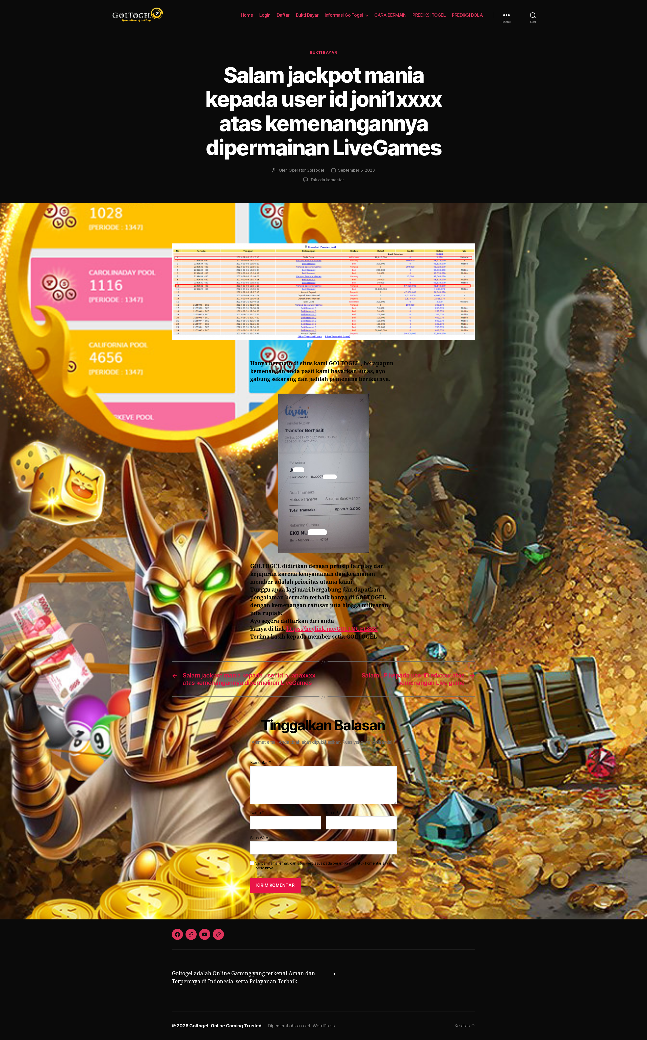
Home (247, 15)
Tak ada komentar (327, 179)
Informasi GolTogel (344, 15)
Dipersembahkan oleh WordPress (301, 1025)
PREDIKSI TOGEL (429, 15)
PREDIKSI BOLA (467, 15)
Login (264, 15)
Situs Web (259, 837)
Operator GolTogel (306, 170)
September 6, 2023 (356, 170)
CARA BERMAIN (390, 15)
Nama (257, 812)
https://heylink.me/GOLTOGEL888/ (332, 629)
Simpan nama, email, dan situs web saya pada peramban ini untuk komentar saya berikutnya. (322, 865)
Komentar (260, 762)
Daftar (283, 15)
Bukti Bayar (307, 15)
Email (332, 812)
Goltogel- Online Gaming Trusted (225, 1025)
